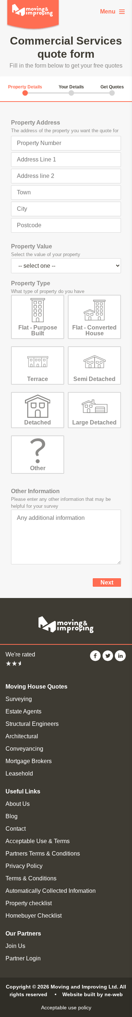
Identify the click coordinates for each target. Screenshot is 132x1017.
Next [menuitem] (106, 582)
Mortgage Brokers (29, 761)
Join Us (15, 946)
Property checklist (29, 903)
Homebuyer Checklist (34, 916)
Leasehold (19, 773)
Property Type (30, 283)
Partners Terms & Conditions (43, 853)
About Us (18, 804)
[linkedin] (120, 659)
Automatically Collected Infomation (51, 891)
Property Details (25, 86)
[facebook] (95, 659)
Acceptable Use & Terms (38, 841)
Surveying (19, 699)
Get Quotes (112, 86)
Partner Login (23, 958)
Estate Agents (23, 711)
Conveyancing (24, 749)
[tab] (25, 87)
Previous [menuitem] (68, 582)
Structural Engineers (32, 724)
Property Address (35, 122)
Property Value (31, 246)
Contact (16, 829)
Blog (12, 816)
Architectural (22, 736)
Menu (107, 11)
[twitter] (107, 659)
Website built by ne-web (92, 994)
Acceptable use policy (66, 1007)
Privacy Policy (24, 866)
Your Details (71, 86)
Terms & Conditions (31, 878)
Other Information (35, 491)
